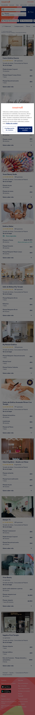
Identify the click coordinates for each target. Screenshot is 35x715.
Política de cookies (12, 123)
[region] (17, 118)
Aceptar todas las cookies (25, 129)
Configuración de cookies (9, 129)
